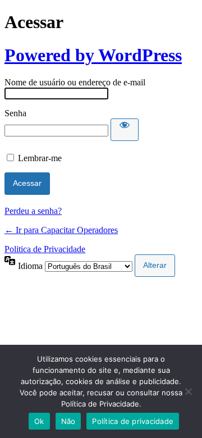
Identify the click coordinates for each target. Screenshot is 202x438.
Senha (15, 113)
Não (68, 421)
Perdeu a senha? (33, 211)
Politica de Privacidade (44, 249)
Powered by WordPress (93, 55)
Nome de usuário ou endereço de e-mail (74, 82)
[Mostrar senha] (125, 129)
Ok (39, 421)
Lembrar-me (40, 158)
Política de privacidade (132, 421)
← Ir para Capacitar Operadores (61, 230)
